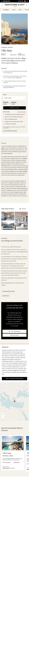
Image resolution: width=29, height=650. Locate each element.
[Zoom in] (2, 414)
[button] (2, 5)
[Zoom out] (2, 417)
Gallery (20, 9)
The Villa (13, 9)
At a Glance (6, 9)
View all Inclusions (21, 112)
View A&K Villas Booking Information (10, 130)
